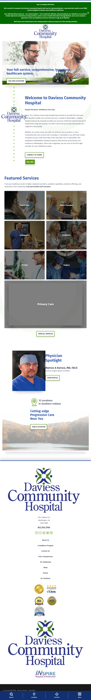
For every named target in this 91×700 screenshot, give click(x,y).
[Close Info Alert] (88, 13)
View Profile (52, 378)
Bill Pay (30, 162)
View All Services (45, 334)
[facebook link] (36, 532)
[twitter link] (40, 532)
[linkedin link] (44, 532)
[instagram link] (51, 532)
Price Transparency (45, 557)
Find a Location (38, 427)
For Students (45, 578)
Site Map (32, 690)
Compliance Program (45, 546)
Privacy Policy (22, 690)
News (45, 568)
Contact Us (45, 551)
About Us (45, 540)
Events (45, 573)
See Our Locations (16, 81)
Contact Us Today (34, 155)
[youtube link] (47, 532)
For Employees (45, 562)
